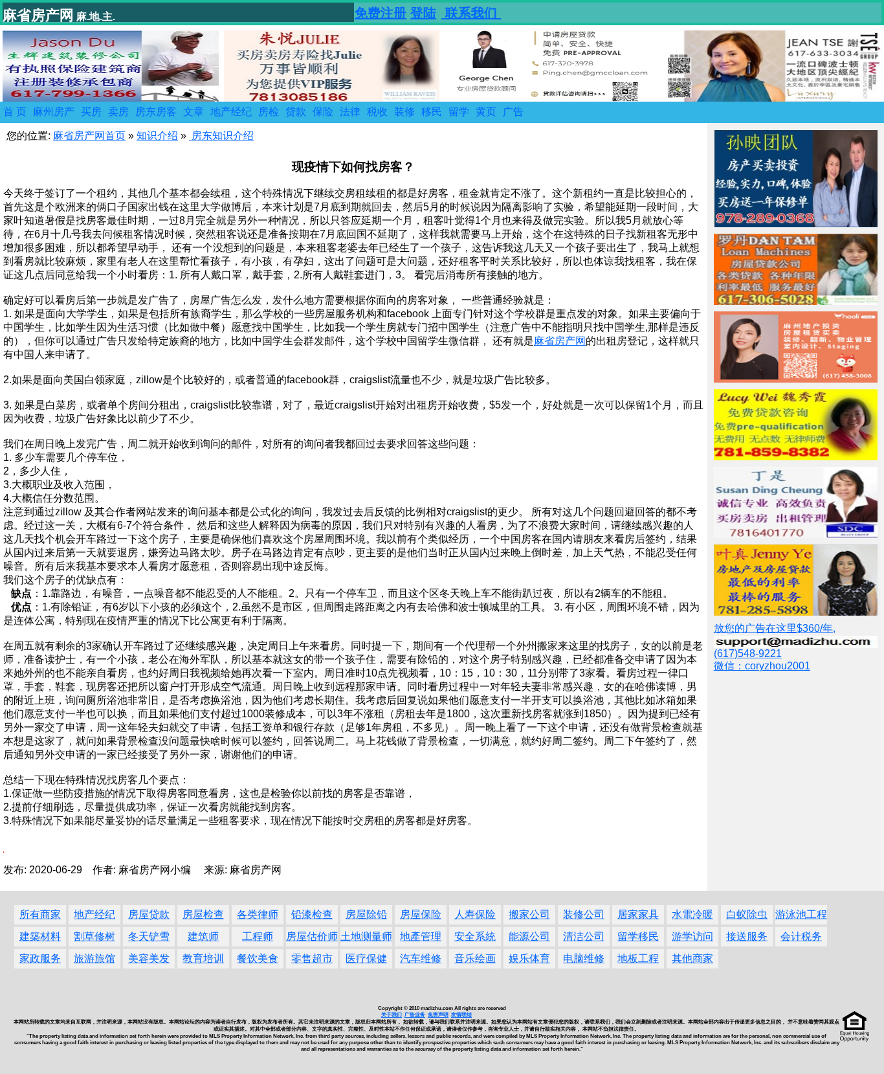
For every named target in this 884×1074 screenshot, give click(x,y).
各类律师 (257, 914)
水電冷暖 (692, 914)
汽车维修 (420, 958)
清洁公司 (583, 936)
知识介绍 (157, 135)
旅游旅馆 (94, 958)
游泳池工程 (801, 914)
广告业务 (414, 1014)
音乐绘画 (475, 958)
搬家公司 (529, 914)
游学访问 (692, 936)
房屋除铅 (366, 914)
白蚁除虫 (747, 914)
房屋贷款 (149, 914)
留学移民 (638, 936)
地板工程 (638, 958)
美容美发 (149, 958)
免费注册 (380, 13)
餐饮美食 (257, 958)
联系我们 (471, 13)
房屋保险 (420, 914)
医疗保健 (366, 958)
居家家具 (638, 914)
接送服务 (747, 936)
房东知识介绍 (221, 135)
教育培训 (203, 958)
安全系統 (475, 936)
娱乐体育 (529, 958)
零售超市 (312, 958)
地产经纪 (94, 914)
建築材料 (40, 936)
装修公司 (583, 914)
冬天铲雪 (149, 936)
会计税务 (801, 936)
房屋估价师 (312, 936)
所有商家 (40, 914)
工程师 (257, 936)
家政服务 (40, 958)
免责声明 (438, 1014)
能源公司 (529, 936)
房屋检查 (203, 914)
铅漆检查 (312, 914)
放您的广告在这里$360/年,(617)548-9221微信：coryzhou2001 (774, 647)
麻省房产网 (560, 340)
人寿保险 (475, 914)
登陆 (423, 13)
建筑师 (203, 936)
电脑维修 (583, 958)
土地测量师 (366, 936)
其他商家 (692, 958)
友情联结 (461, 1014)
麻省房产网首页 (89, 135)
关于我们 (391, 1014)
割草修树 (94, 936)
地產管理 (420, 936)
